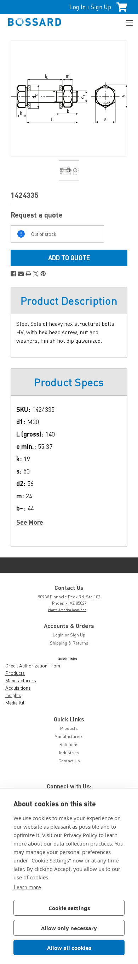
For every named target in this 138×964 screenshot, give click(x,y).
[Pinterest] (43, 273)
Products (15, 673)
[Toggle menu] (126, 22)
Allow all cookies (69, 947)
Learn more (27, 887)
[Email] (21, 273)
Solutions (69, 744)
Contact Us (69, 760)
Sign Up (101, 7)
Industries (69, 752)
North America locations (67, 610)
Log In (77, 7)
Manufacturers (20, 680)
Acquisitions (18, 688)
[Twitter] (36, 273)
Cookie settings (69, 907)
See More (29, 522)
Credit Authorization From (32, 666)
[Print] (28, 273)
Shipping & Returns (69, 643)
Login (58, 634)
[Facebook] (13, 273)
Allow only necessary (69, 928)
